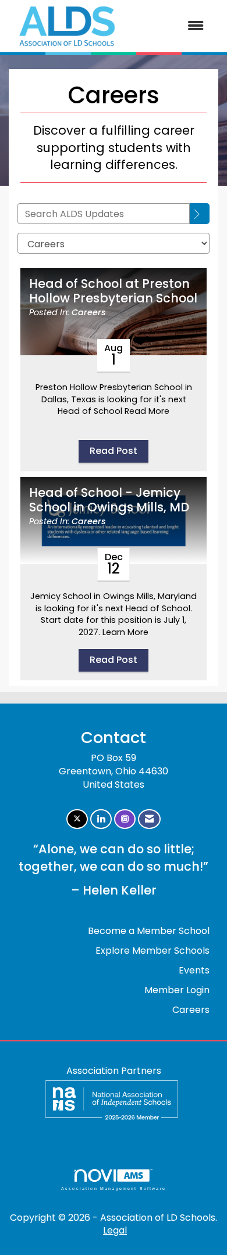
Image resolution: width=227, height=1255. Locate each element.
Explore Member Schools (152, 950)
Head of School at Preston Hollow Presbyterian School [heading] (113, 291)
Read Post (113, 450)
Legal (115, 1230)
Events (194, 970)
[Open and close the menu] (170, 26)
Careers (89, 312)
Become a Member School (149, 930)
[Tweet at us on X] (77, 819)
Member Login (177, 990)
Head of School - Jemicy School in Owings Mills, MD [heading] (109, 500)
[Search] (200, 213)
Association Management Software (113, 1188)
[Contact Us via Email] (149, 819)
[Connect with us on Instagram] (125, 819)
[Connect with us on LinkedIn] (101, 819)
